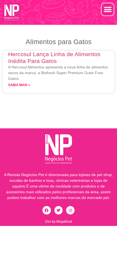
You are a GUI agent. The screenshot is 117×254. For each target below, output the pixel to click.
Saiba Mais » (19, 85)
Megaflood (64, 221)
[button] (107, 9)
